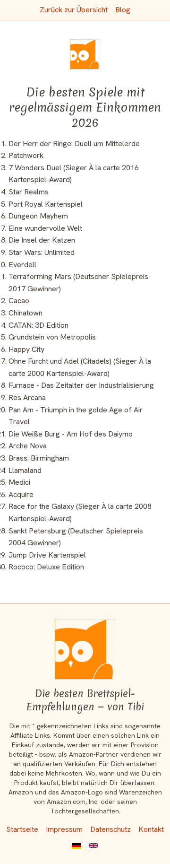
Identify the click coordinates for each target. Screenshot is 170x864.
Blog (122, 10)
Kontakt (151, 829)
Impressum (64, 829)
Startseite (22, 829)
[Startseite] (85, 649)
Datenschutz (110, 829)
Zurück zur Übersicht (74, 10)
